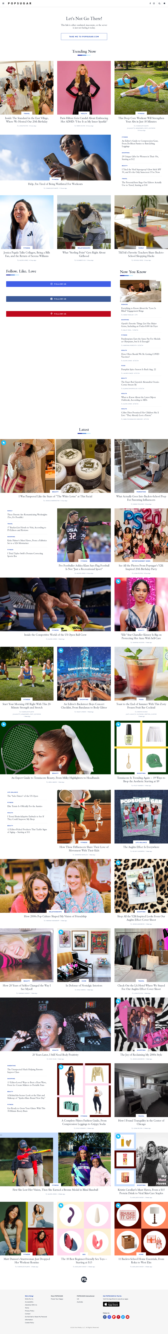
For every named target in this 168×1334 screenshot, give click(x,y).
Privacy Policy (29, 1311)
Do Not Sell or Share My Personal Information (36, 1318)
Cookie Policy (29, 1323)
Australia (80, 1302)
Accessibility (29, 1302)
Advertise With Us (31, 1305)
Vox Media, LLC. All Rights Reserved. (87, 1327)
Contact (27, 1314)
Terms (27, 1308)
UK (78, 1299)
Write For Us (29, 1299)
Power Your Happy (57, 1299)
